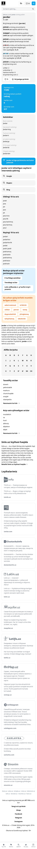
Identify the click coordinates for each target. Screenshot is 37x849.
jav (4, 207)
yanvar (16, 310)
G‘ (22, 371)
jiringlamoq (24, 314)
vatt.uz (8, 794)
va (4, 417)
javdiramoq (7, 252)
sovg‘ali (5, 396)
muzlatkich (7, 414)
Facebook (18, 814)
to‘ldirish (23, 305)
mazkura (6, 390)
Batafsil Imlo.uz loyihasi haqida (14, 464)
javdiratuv (6, 261)
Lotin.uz (6, 35)
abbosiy (6, 423)
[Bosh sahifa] (10, 3)
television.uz (31, 791)
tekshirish (22, 319)
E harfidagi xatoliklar (13, 278)
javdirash (6, 264)
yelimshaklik (7, 387)
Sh (27, 371)
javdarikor (6, 239)
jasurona (6, 216)
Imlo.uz (4, 341)
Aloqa (18, 810)
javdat (5, 245)
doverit (5, 384)
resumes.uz (22, 794)
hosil (5, 420)
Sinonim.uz (7, 29)
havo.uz (28, 794)
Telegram (18, 818)
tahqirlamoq (9, 319)
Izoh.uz (6, 41)
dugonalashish (10, 314)
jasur (5, 228)
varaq (25, 310)
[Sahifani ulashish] (33, 3)
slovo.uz (23, 791)
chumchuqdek (8, 393)
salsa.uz (10, 791)
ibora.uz (4, 791)
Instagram (19, 821)
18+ (29, 830)
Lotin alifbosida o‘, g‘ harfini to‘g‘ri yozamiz (17, 288)
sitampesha (7, 399)
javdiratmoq (7, 258)
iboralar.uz (14, 794)
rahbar (7, 310)
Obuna (8, 830)
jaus (4, 210)
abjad (5, 429)
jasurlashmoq (8, 222)
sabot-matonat (10, 305)
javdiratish (7, 255)
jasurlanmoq (7, 225)
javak (5, 201)
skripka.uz (17, 791)
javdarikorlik (7, 242)
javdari (5, 236)
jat (4, 213)
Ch (31, 371)
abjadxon (6, 426)
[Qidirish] (33, 9)
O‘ (18, 371)
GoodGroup (17, 830)
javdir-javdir (7, 249)
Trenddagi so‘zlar (11, 282)
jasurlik (5, 219)
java (4, 204)
